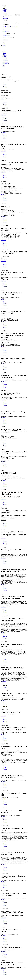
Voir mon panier (6, 35)
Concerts (5, 9)
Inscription (15, 26)
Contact (4, 11)
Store (4, 8)
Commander (5, 39)
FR (3, 42)
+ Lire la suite (3, 99)
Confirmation (6, 24)
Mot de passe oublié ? (7, 26)
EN (4, 43)
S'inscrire (17, 15)
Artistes (4, 6)
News (4, 5)
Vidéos (4, 10)
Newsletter (5, 13)
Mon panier (6, 31)
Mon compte (5, 18)
